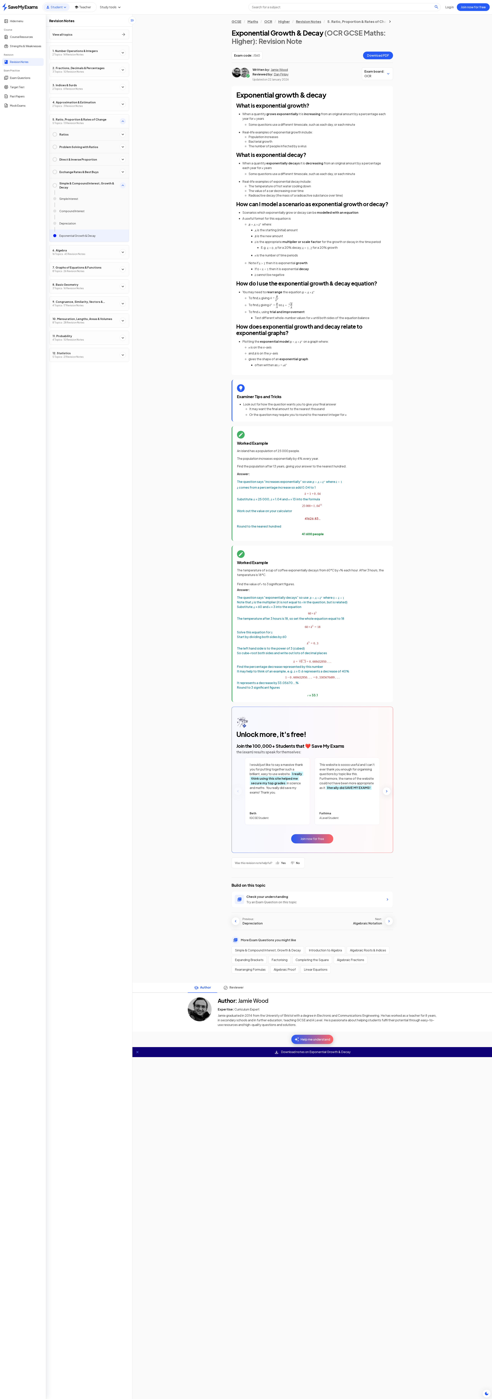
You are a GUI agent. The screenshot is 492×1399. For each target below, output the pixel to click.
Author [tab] (205, 987)
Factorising (280, 960)
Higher (284, 21)
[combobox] (344, 7)
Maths (253, 21)
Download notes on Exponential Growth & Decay (315, 1052)
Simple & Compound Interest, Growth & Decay (268, 950)
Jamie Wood (279, 70)
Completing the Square (312, 960)
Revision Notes (308, 21)
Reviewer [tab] (236, 987)
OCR (268, 21)
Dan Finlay (281, 74)
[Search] (436, 7)
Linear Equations (315, 969)
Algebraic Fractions (350, 960)
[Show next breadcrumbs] (390, 21)
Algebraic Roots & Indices (368, 950)
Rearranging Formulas (250, 969)
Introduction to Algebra (325, 950)
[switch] (486, 1393)
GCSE (236, 21)
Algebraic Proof (285, 969)
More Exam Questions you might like (268, 940)
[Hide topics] (132, 20)
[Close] (137, 1052)
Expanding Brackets (249, 960)
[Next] (387, 791)
